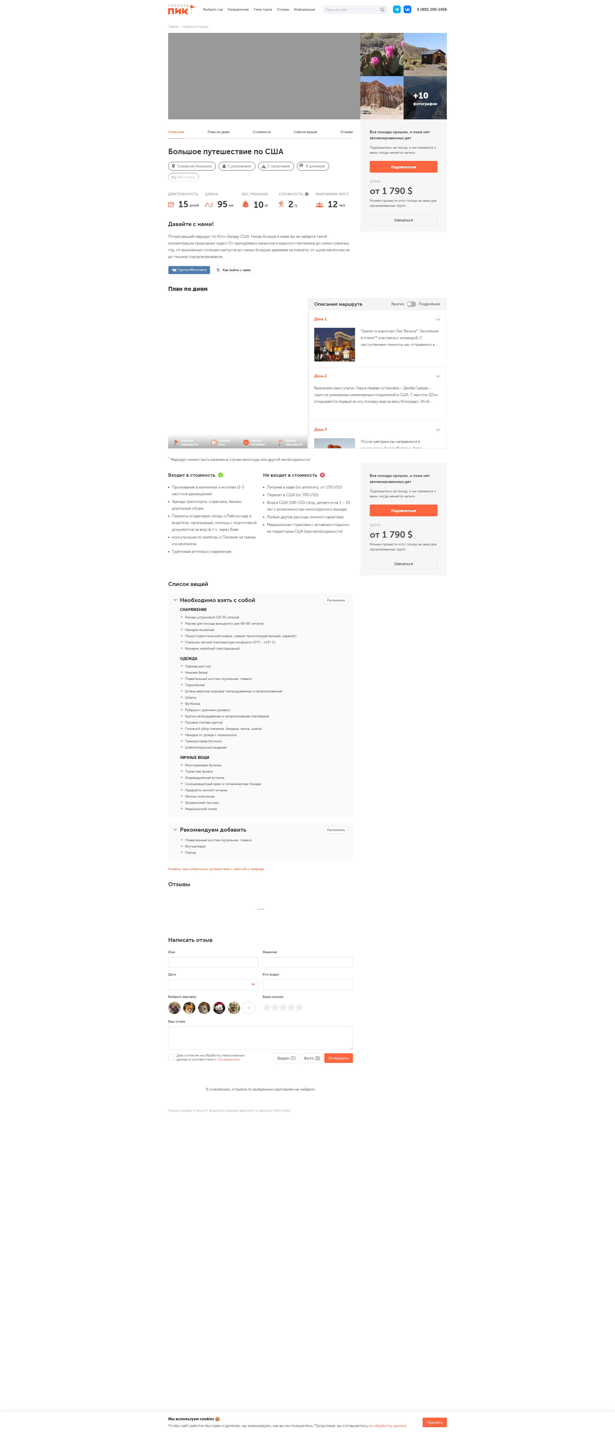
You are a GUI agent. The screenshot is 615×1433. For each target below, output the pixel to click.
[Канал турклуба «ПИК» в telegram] (397, 10)
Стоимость (262, 132)
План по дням (218, 132)
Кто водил (271, 974)
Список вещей (305, 132)
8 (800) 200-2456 (432, 9)
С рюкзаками (239, 166)
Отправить (338, 1058)
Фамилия (270, 952)
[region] (377, 379)
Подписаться (403, 167)
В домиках (315, 166)
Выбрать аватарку (182, 997)
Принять (435, 1422)
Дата (172, 974)
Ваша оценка (273, 997)
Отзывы (283, 9)
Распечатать (336, 600)
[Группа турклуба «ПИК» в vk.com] (407, 10)
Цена (375, 181)
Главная (173, 26)
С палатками (278, 166)
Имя (171, 952)
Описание (176, 132)
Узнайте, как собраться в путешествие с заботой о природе (216, 869)
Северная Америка (195, 26)
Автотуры (186, 177)
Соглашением (229, 1059)
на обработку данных (387, 1426)
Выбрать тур (213, 9)
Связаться (403, 220)
